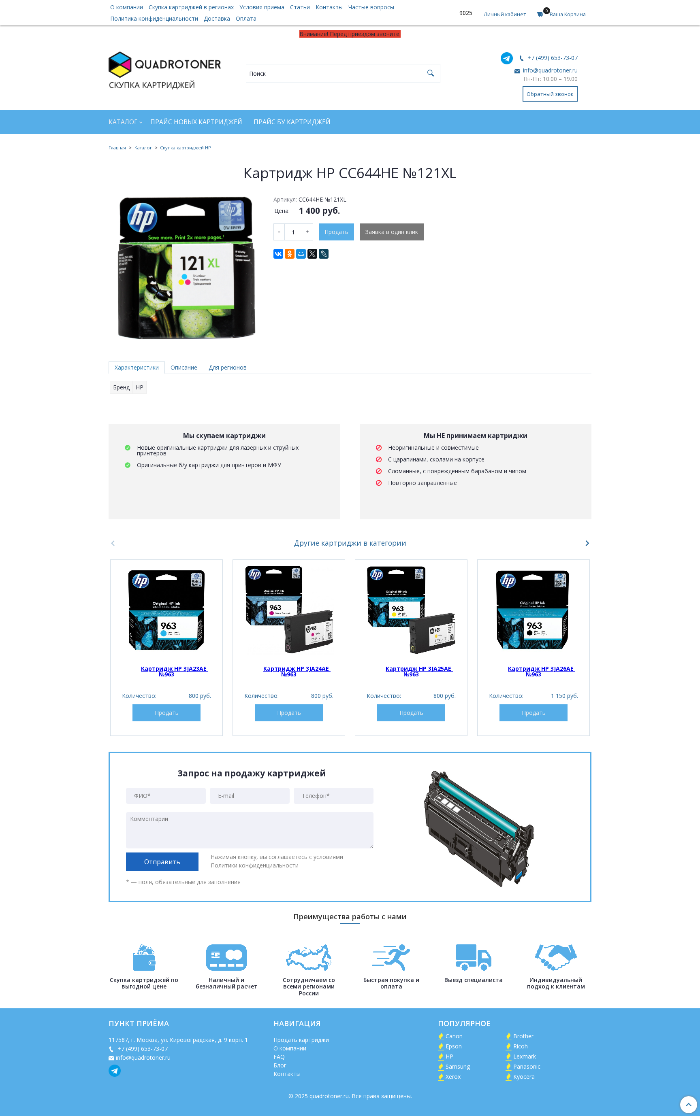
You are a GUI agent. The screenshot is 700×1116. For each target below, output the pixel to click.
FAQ (279, 1057)
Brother (523, 1036)
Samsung (458, 1066)
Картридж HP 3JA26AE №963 (541, 671)
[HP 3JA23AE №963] (166, 610)
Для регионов (228, 367)
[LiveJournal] (324, 254)
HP (449, 1056)
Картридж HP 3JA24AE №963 (297, 671)
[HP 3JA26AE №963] (533, 610)
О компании (126, 7)
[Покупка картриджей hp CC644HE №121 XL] (185, 267)
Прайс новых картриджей (196, 122)
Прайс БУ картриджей (292, 122)
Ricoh (520, 1046)
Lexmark (524, 1056)
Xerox (453, 1076)
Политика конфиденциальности (154, 18)
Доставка (217, 18)
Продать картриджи (301, 1040)
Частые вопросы (371, 7)
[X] (312, 254)
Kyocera (524, 1076)
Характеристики (137, 367)
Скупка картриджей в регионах (191, 7)
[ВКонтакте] (278, 254)
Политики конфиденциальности (255, 865)
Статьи (300, 7)
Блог (279, 1065)
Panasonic (526, 1066)
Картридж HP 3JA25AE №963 (419, 671)
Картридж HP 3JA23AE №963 (174, 671)
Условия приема (261, 7)
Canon (454, 1036)
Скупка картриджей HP (185, 148)
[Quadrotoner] (165, 68)
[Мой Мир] (301, 254)
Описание (184, 367)
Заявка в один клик (391, 232)
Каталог (123, 122)
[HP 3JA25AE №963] (411, 610)
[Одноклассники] (290, 254)
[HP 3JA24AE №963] (288, 610)
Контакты (329, 7)
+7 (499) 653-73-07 (552, 58)
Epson (454, 1046)
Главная (117, 148)
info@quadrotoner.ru (549, 70)
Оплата (246, 18)
